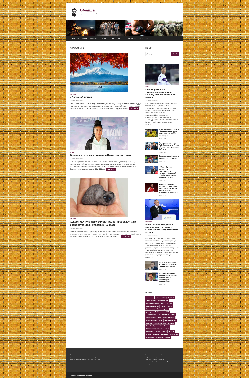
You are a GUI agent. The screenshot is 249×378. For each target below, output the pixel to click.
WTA (157, 297)
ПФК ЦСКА (171, 323)
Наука (112, 38)
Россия (166, 326)
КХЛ (159, 314)
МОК (159, 317)
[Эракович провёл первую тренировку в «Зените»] (151, 163)
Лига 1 (173, 314)
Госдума (169, 306)
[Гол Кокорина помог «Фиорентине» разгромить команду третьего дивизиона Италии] (162, 85)
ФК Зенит (171, 331)
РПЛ (161, 326)
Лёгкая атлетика (151, 317)
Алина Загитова (151, 300)
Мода (104, 38)
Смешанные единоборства (154, 328)
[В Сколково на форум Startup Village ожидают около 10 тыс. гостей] (151, 269)
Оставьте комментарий (76, 100)
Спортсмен (149, 331)
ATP (147, 297)
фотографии (150, 337)
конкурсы (156, 334)
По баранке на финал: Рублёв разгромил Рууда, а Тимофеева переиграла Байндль (169, 146)
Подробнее (134, 108)
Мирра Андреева (151, 320)
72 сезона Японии (81, 96)
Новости (75, 38)
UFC (152, 297)
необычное (164, 334)
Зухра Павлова (151, 314)
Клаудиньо (165, 314)
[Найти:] (162, 54)
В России (169, 303)
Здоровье (94, 38)
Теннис (157, 331)
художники (159, 337)
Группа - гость (150, 309)
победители (174, 334)
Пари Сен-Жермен (152, 326)
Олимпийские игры (160, 323)
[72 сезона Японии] (106, 73)
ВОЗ (162, 303)
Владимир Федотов (152, 306)
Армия (84, 38)
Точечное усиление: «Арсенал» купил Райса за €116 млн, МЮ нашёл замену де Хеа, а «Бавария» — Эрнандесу (168, 188)
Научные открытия (170, 320)
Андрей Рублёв (163, 300)
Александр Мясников (167, 297)
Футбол (148, 334)
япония (167, 337)
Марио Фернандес (168, 317)
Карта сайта (143, 38)
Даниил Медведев (162, 309)
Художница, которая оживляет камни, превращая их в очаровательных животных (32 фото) (103, 223)
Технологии (130, 38)
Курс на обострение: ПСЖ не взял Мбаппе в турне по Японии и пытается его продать (169, 133)
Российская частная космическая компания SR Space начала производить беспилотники (168, 277)
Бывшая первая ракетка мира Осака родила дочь (100, 155)
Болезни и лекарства (152, 303)
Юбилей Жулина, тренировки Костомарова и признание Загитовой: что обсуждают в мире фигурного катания (167, 172)
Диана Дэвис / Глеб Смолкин (155, 312)
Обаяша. (88, 10)
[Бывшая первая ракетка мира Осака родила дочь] (106, 134)
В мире (163, 306)
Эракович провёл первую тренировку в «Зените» (169, 157)
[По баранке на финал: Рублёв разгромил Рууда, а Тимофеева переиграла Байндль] (151, 150)
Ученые (164, 331)
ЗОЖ (167, 312)
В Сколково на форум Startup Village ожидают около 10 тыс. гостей (168, 264)
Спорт (119, 38)
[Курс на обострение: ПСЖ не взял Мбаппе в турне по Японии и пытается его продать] (151, 136)
